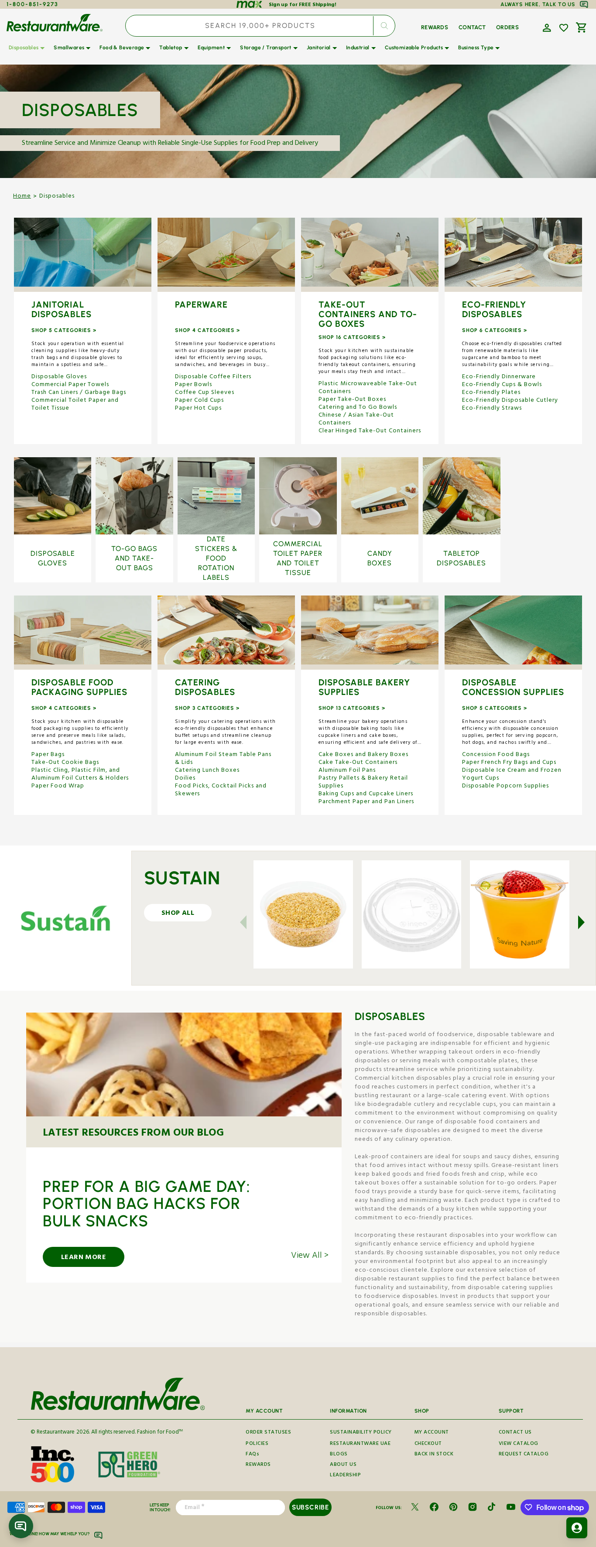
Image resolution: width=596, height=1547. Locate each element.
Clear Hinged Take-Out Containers (370, 431)
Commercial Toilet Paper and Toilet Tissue (75, 405)
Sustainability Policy (361, 1433)
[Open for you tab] (576, 1527)
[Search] (384, 25)
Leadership (345, 1475)
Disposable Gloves (59, 377)
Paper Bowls (193, 385)
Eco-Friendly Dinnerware (499, 377)
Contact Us (515, 1433)
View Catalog (518, 1444)
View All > (310, 1257)
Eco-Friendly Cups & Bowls (502, 385)
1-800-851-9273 (32, 4)
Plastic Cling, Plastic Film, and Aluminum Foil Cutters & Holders (80, 775)
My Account (431, 1433)
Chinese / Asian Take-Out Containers (356, 420)
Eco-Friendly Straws (492, 409)
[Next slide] (576, 922)
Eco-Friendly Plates (491, 393)
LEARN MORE (83, 1258)
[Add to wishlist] (563, 28)
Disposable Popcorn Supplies (505, 786)
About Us (343, 1465)
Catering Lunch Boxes (207, 771)
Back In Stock (434, 1454)
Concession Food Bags (496, 755)
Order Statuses (268, 1433)
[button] (545, 27)
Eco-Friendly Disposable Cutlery (510, 401)
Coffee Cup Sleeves (204, 393)
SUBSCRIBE (310, 1507)
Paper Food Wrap (57, 786)
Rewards (258, 1465)
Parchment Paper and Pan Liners (366, 802)
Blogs (339, 1454)
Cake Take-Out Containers (358, 763)
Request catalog (524, 1454)
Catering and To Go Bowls (358, 408)
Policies (257, 1444)
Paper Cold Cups (199, 401)
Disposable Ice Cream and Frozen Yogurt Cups (512, 775)
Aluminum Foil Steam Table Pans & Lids (223, 759)
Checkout (428, 1444)
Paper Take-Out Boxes (352, 400)
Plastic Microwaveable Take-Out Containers (368, 388)
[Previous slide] (248, 922)
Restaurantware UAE (360, 1444)
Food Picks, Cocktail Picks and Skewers (221, 790)
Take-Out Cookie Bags (65, 763)
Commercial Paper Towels (70, 385)
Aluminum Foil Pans (347, 771)
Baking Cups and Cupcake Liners (366, 794)
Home (22, 197)
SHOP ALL (82, 255)
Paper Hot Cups (198, 409)
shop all (177, 914)
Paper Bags (48, 755)
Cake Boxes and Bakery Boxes (363, 755)
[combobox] (260, 25)
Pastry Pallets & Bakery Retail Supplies (363, 783)
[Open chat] (21, 1526)
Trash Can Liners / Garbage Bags (78, 393)
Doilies (185, 779)
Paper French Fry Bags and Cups (509, 763)
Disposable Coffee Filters (213, 377)
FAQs (252, 1454)
